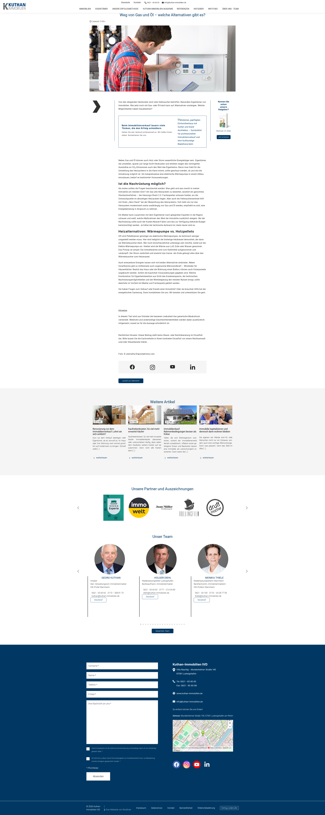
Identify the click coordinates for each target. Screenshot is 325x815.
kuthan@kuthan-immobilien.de (105, 596)
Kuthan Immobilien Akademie (158, 9)
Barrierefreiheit (186, 808)
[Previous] (78, 509)
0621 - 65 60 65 (99, 593)
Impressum (141, 808)
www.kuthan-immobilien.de (189, 693)
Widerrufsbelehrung (206, 808)
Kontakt (137, 2)
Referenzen (183, 9)
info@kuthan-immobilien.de (189, 701)
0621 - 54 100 (201, 593)
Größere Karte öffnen (203, 749)
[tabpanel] (111, 581)
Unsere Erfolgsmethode (125, 9)
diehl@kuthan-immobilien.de (156, 593)
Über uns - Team (230, 9)
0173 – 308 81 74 (116, 593)
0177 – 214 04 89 (167, 589)
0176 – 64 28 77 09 (218, 593)
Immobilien (85, 9)
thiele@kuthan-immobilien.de (208, 596)
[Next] (246, 509)
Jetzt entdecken (223, 137)
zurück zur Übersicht (130, 381)
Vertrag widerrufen (229, 808)
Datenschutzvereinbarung (119, 748)
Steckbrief (98, 600)
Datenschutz (156, 808)
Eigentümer (101, 9)
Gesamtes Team (162, 631)
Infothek (213, 9)
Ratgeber (199, 9)
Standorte (125, 2)
